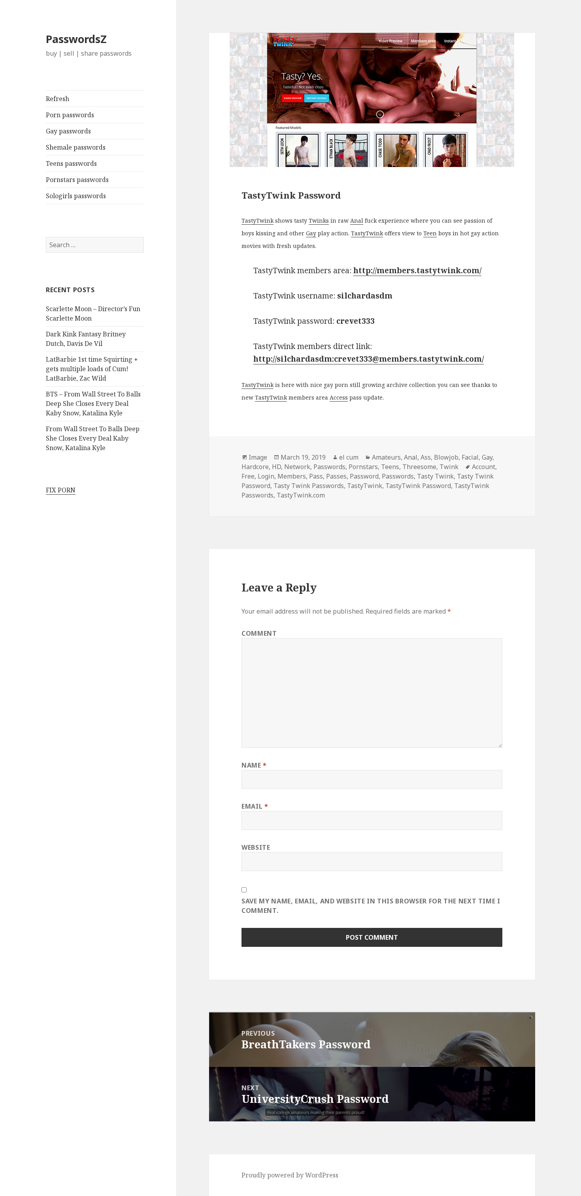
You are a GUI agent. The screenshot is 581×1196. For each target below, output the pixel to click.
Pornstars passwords (77, 179)
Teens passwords (71, 163)
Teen (430, 233)
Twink (449, 466)
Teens (390, 466)
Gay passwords (68, 131)
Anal (356, 220)
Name (254, 765)
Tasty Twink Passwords (309, 485)
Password (364, 476)
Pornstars (363, 466)
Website (255, 847)
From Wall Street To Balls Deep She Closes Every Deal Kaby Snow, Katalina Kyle (93, 438)
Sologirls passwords (76, 196)
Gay (311, 233)
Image (258, 457)
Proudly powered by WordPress (289, 1175)
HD (276, 466)
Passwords (329, 466)
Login (266, 476)
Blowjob (446, 457)
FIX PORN (60, 490)
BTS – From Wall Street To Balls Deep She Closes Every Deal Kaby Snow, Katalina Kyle (93, 403)
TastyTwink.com (301, 495)
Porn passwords (70, 115)
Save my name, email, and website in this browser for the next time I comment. (370, 906)
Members (291, 476)
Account (483, 466)
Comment (259, 633)
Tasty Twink (435, 476)
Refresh (57, 98)
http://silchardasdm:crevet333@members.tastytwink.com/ (368, 359)
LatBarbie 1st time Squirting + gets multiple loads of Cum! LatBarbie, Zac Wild (92, 369)
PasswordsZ (76, 39)
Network (297, 466)
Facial (470, 457)
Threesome (419, 466)
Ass (426, 457)
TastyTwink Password (418, 485)
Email (254, 806)
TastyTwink (257, 220)
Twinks (319, 220)
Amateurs (386, 457)
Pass (316, 476)
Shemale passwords (76, 147)
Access (339, 397)
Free (248, 476)
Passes (336, 476)
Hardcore (255, 466)
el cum (348, 457)
